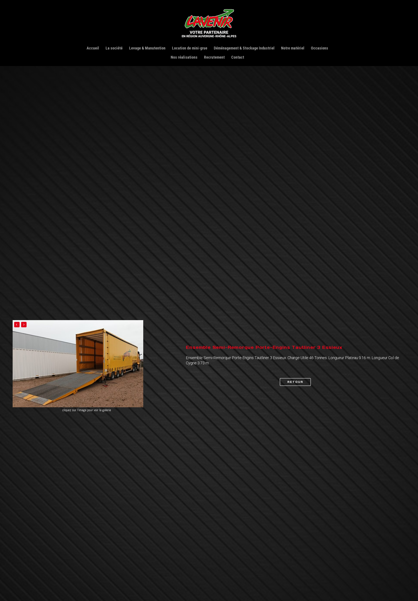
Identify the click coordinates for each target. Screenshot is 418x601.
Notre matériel (292, 48)
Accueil (93, 48)
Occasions (319, 48)
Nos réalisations (184, 57)
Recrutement (214, 57)
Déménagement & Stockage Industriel (244, 48)
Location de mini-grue (189, 48)
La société (114, 48)
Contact (237, 57)
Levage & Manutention (147, 48)
